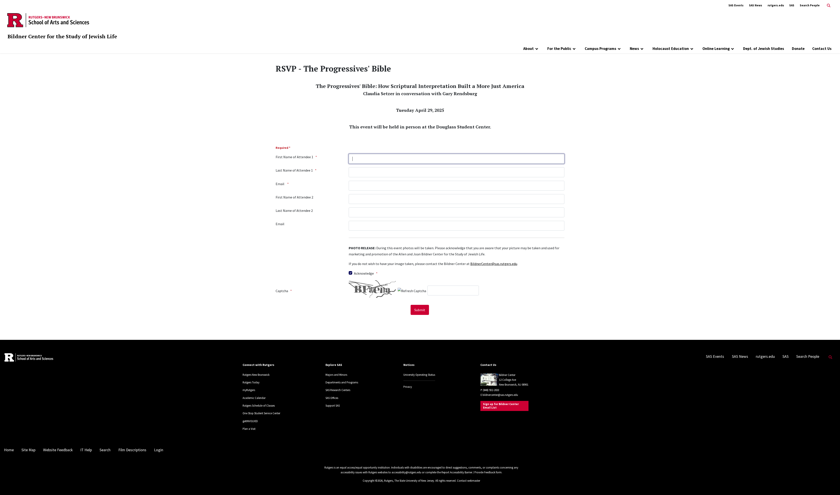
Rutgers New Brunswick (256, 374)
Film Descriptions (132, 450)
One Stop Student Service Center (261, 413)
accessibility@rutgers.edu (406, 472)
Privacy (407, 386)
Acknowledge (364, 273)
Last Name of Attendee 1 (294, 170)
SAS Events (736, 5)
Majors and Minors (336, 374)
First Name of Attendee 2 (294, 197)
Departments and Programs (342, 382)
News (634, 48)
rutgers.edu (776, 5)
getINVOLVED (250, 421)
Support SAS (333, 405)
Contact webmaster (468, 480)
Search (105, 450)
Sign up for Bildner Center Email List (501, 405)
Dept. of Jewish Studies (763, 48)
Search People (810, 5)
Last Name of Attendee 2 (294, 210)
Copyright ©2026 (373, 480)
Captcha (282, 291)
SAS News (755, 5)
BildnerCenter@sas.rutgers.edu (493, 264)
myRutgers (249, 390)
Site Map (28, 450)
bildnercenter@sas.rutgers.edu (500, 395)
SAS (791, 5)
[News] (642, 48)
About (528, 48)
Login (158, 450)
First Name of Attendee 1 (294, 157)
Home (9, 450)
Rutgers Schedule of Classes (259, 405)
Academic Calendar (254, 398)
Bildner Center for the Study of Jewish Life (62, 36)
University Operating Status (419, 374)
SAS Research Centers (338, 390)
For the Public (559, 48)
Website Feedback (58, 450)
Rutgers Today (251, 382)
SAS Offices (332, 398)
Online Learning (716, 48)
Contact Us (821, 48)
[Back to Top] (830, 484)
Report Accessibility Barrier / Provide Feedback (468, 472)
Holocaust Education (671, 48)
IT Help (86, 450)
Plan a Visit (249, 428)
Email (280, 184)
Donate (798, 48)
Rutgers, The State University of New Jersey (409, 480)
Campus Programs (600, 48)
